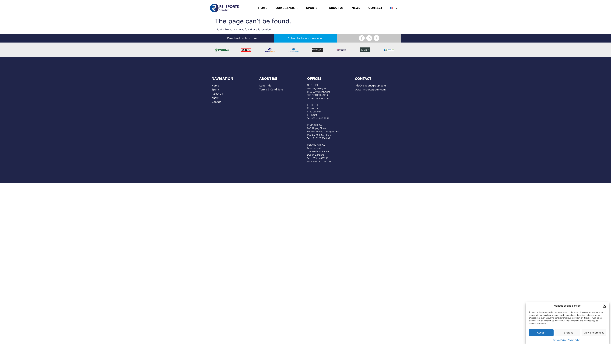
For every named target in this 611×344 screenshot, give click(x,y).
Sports (311, 8)
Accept (541, 332)
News (356, 8)
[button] (604, 305)
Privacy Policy (559, 340)
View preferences (594, 332)
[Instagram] (376, 38)
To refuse (567, 332)
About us (336, 8)
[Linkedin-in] (369, 38)
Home (262, 8)
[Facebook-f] (362, 38)
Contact (375, 8)
